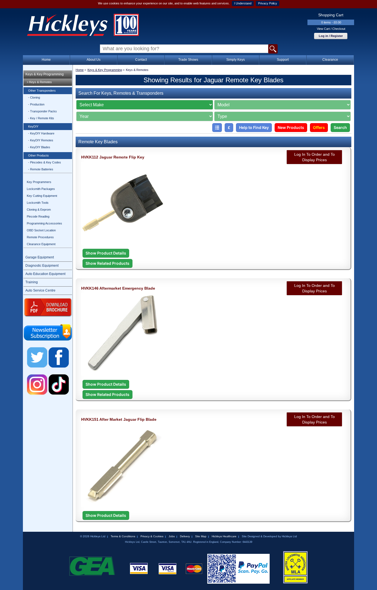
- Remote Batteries (40, 169)
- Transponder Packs (42, 111)
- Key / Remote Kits (41, 118)
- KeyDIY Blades (39, 147)
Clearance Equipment (41, 244)
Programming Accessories (44, 223)
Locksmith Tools (38, 202)
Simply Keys (235, 60)
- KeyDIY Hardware (41, 133)
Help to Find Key (254, 127)
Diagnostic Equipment (42, 266)
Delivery (185, 536)
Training (31, 282)
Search (340, 127)
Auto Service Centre (40, 290)
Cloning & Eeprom (39, 209)
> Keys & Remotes (39, 82)
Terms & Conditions (123, 536)
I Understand (242, 3)
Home (46, 60)
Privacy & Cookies (151, 536)
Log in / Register (331, 36)
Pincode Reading (38, 216)
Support (283, 60)
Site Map (200, 536)
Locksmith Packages (41, 189)
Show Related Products (107, 263)
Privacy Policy (267, 3)
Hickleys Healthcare (224, 536)
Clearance (330, 60)
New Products (291, 127)
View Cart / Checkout (331, 28)
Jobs (172, 536)
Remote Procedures (40, 237)
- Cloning (34, 97)
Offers (319, 127)
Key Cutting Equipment (42, 195)
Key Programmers (39, 182)
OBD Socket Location (41, 230)
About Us (93, 60)
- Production (36, 104)
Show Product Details (106, 253)
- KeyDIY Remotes (40, 140)
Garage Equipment (39, 257)
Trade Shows (188, 60)
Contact (141, 60)
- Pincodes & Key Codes (44, 162)
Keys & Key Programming (44, 74)
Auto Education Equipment (45, 274)
